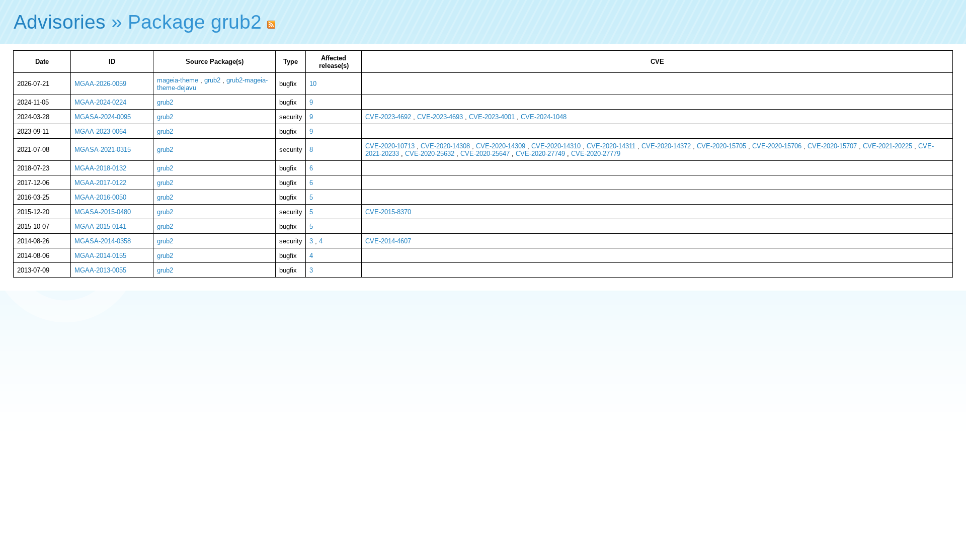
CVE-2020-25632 (429, 153)
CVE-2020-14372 (666, 146)
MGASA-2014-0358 (102, 241)
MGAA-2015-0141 (100, 226)
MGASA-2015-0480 (102, 212)
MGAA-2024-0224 (100, 102)
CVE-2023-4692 (388, 117)
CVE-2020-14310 (556, 146)
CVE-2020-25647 (485, 153)
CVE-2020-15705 (721, 146)
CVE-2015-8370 (388, 212)
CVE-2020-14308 (445, 146)
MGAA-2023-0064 (100, 131)
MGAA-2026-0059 (100, 83)
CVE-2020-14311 (611, 146)
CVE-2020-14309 (500, 146)
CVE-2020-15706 (776, 146)
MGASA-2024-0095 (102, 117)
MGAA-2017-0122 (100, 183)
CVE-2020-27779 (595, 153)
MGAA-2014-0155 (100, 255)
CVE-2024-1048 (544, 117)
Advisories (60, 22)
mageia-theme (177, 80)
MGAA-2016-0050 (100, 197)
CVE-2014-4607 (388, 241)
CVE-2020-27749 (540, 153)
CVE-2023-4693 (440, 117)
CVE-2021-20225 (887, 146)
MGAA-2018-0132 (100, 168)
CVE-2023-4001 (492, 117)
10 (312, 83)
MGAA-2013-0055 (100, 270)
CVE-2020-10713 (390, 146)
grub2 (212, 80)
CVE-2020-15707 (832, 146)
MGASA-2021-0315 (102, 149)
